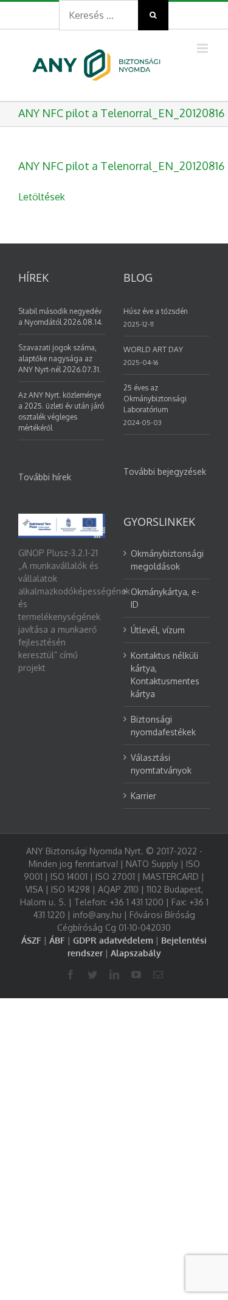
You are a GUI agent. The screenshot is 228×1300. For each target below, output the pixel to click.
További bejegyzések (164, 471)
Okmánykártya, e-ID (165, 598)
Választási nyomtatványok (161, 763)
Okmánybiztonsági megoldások (167, 559)
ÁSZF (31, 940)
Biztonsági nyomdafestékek (163, 725)
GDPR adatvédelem (113, 940)
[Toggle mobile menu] (203, 48)
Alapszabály (136, 953)
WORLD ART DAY (153, 349)
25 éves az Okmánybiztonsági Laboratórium (155, 398)
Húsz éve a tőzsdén (155, 311)
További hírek (44, 477)
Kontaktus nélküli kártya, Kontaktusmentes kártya (165, 674)
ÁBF (57, 940)
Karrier (143, 796)
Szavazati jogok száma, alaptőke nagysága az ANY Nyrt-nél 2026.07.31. (59, 358)
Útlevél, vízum (158, 630)
